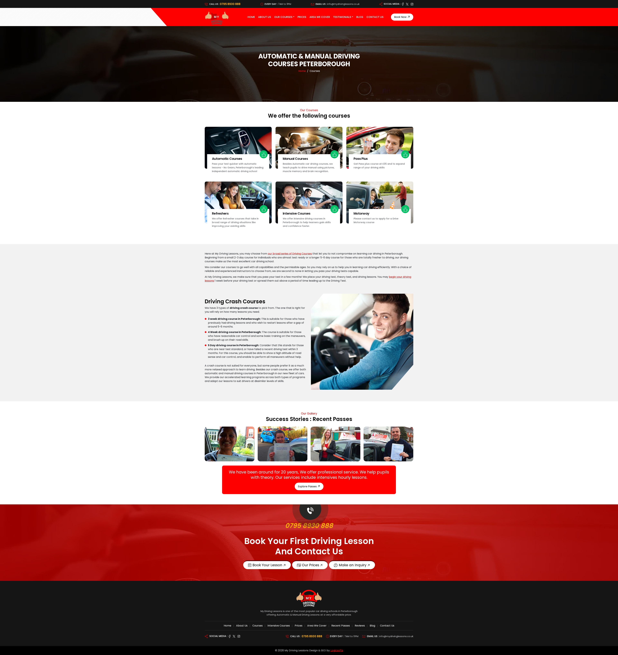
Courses (257, 625)
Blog (359, 17)
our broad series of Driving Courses (290, 253)
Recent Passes (340, 625)
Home (251, 17)
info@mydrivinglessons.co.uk (343, 4)
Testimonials (342, 17)
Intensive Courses (278, 625)
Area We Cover (319, 17)
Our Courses (283, 17)
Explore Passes (307, 486)
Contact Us (375, 17)
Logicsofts (336, 650)
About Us (264, 17)
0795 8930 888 (230, 4)
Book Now (400, 17)
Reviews (360, 625)
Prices (302, 17)
